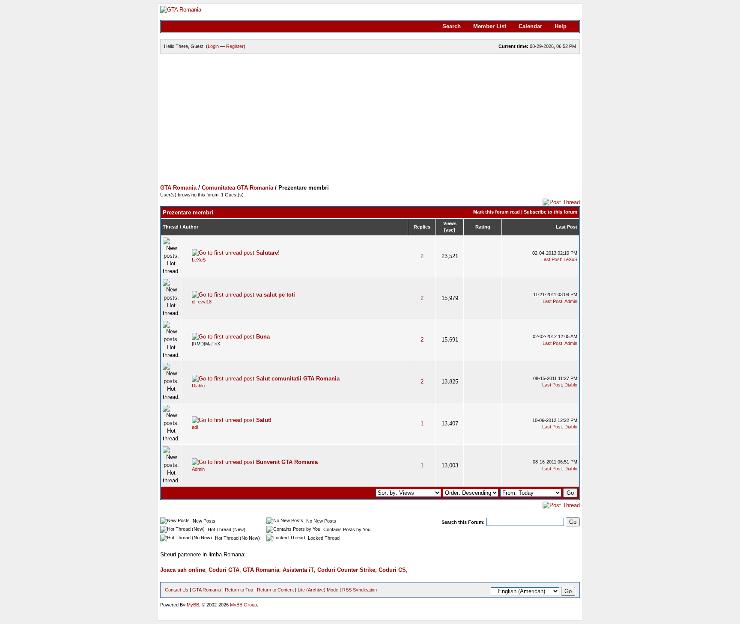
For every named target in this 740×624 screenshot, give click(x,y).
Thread (171, 226)
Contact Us (176, 589)
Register (235, 46)
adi (195, 427)
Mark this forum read (496, 211)
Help (561, 26)
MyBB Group (243, 604)
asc (450, 229)
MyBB (193, 604)
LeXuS (199, 259)
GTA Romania (178, 187)
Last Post (566, 226)
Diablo (198, 385)
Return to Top (239, 589)
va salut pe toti (275, 294)
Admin (570, 301)
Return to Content (275, 589)
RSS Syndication (359, 589)
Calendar (530, 26)
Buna (263, 336)
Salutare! (268, 253)
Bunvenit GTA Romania (287, 462)
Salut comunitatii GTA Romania (298, 378)
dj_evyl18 (202, 301)
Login (213, 46)
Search (451, 26)
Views (450, 223)
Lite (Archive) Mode (318, 589)
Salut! (264, 420)
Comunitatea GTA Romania (237, 187)
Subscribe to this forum (550, 211)
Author (190, 226)
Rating (482, 226)
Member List (489, 26)
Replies (422, 226)
